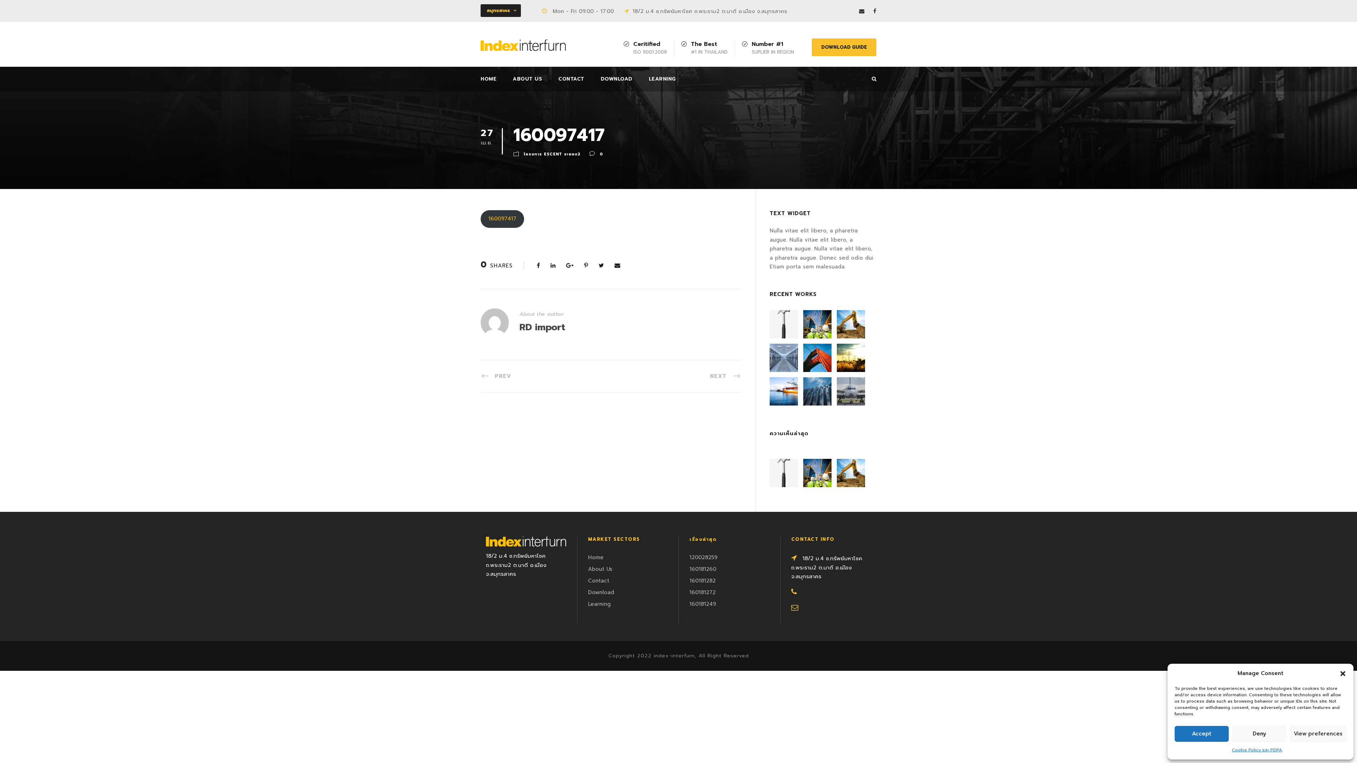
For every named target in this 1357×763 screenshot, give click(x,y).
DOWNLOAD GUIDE (844, 47)
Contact (571, 79)
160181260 (702, 569)
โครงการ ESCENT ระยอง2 (552, 154)
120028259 (703, 557)
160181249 (702, 604)
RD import (542, 327)
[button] (1342, 673)
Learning (662, 79)
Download (617, 79)
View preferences (1318, 734)
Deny (1259, 734)
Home (489, 79)
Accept (1201, 734)
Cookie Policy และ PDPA (1257, 750)
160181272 (702, 592)
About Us (527, 79)
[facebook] (874, 11)
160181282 (702, 581)
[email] (861, 11)
